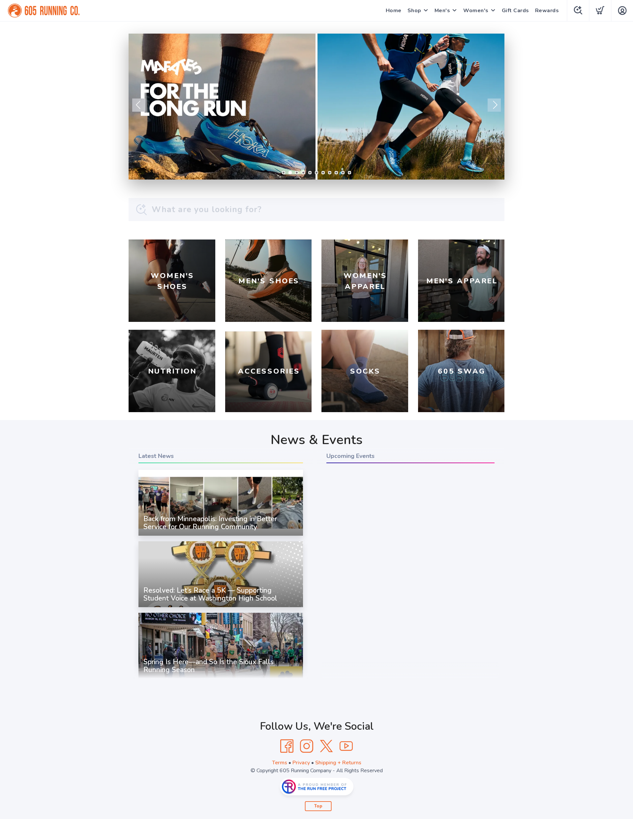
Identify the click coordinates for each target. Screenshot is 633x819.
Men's (442, 10)
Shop (414, 10)
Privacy (301, 762)
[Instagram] (306, 746)
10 (343, 172)
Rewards (547, 10)
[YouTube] (346, 746)
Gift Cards (515, 10)
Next (494, 105)
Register (472, 167)
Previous (138, 105)
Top (318, 806)
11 (349, 172)
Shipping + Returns (338, 762)
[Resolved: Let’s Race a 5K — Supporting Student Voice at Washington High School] (220, 607)
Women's (476, 10)
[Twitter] (326, 746)
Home (394, 10)
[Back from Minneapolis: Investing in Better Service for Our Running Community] (220, 535)
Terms (279, 762)
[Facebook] (287, 746)
